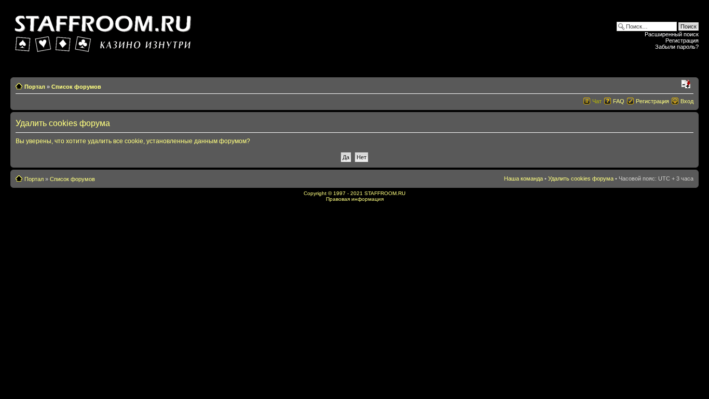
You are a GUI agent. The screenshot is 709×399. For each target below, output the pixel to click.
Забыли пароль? (677, 47)
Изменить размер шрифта (685, 84)
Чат (597, 101)
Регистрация (682, 40)
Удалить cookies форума (580, 178)
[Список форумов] (104, 30)
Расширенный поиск (672, 34)
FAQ (618, 101)
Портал (34, 87)
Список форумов (76, 87)
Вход (686, 101)
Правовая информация (355, 199)
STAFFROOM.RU (384, 193)
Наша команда (523, 178)
